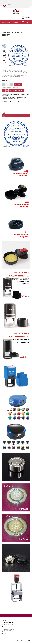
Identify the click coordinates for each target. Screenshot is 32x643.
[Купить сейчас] (3, 90)
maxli (6, 101)
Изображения (9, 115)
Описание (8, 112)
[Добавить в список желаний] (7, 90)
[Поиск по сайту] (27, 22)
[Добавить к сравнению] (10, 90)
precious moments (14, 101)
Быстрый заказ (19, 90)
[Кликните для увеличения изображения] (16, 134)
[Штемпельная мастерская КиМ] (16, 11)
